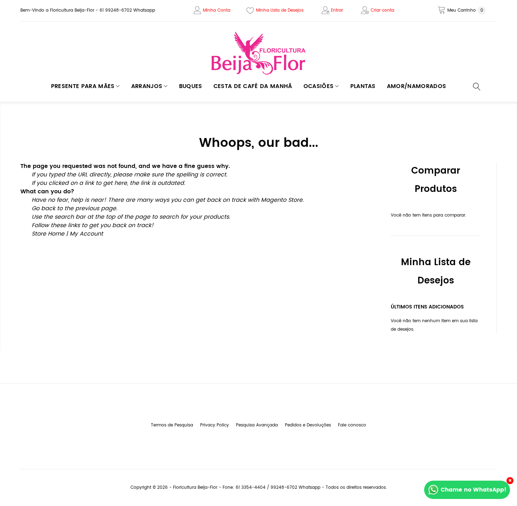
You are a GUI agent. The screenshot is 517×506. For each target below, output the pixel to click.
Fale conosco (352, 425)
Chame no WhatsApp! (473, 489)
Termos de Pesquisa (172, 425)
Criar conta (382, 10)
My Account (86, 233)
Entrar (337, 10)
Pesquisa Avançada (257, 425)
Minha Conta (216, 10)
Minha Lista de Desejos (280, 10)
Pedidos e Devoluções (308, 425)
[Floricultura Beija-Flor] (258, 53)
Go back (43, 208)
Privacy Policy (214, 425)
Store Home (48, 233)
